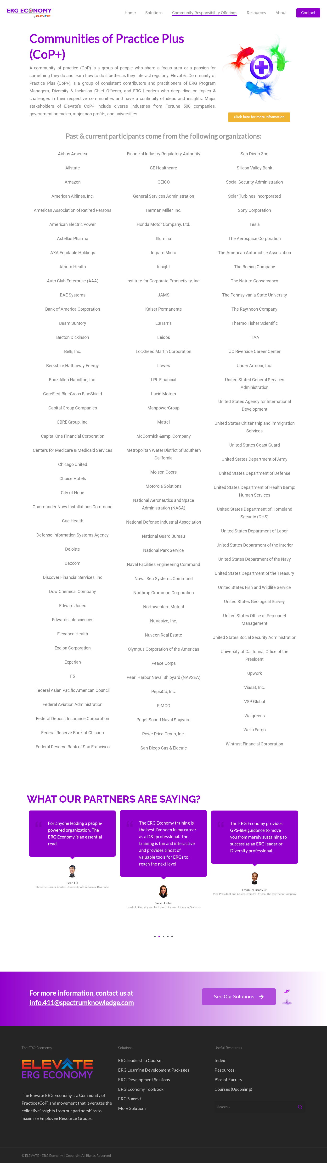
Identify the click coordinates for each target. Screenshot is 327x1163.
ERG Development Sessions (144, 1079)
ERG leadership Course (139, 1060)
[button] (155, 936)
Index (219, 1060)
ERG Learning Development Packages (153, 1070)
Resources (224, 1070)
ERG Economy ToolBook (141, 1089)
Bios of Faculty (228, 1079)
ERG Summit (129, 1098)
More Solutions (132, 1108)
